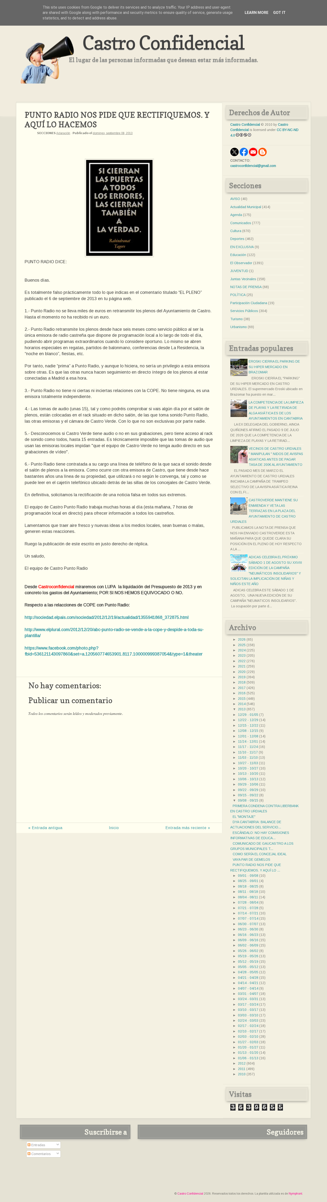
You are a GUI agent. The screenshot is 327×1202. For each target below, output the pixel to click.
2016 (242, 693)
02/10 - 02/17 (248, 1031)
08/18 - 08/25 (248, 886)
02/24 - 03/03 (248, 1020)
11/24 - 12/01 (248, 741)
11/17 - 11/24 (248, 747)
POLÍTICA (238, 295)
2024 (242, 650)
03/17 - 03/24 (248, 1004)
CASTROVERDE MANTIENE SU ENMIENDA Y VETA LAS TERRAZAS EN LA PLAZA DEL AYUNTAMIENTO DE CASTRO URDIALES (264, 511)
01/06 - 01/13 (248, 1058)
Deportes (237, 239)
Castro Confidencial (163, 42)
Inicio (114, 828)
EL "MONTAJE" (244, 817)
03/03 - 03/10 (248, 1015)
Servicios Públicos (244, 311)
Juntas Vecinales (243, 279)
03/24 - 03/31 (248, 999)
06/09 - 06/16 (248, 940)
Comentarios (40, 1154)
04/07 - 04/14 (248, 988)
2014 (242, 704)
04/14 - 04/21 (248, 983)
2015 (242, 699)
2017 (242, 688)
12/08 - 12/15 (248, 731)
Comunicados (240, 223)
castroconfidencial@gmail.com (253, 166)
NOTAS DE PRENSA (246, 287)
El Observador (241, 263)
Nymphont (295, 1193)
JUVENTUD (239, 271)
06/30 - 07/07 (248, 924)
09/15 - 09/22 (248, 795)
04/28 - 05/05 (248, 972)
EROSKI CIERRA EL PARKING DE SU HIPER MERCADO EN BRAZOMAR (274, 366)
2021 (242, 666)
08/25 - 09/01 (248, 881)
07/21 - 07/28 (248, 908)
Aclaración (63, 133)
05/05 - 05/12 (248, 967)
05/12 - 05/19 (248, 961)
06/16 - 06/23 (248, 935)
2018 (242, 682)
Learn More (256, 12)
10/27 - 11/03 (248, 763)
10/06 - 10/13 (248, 779)
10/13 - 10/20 (248, 773)
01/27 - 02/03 (248, 1042)
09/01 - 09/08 (248, 875)
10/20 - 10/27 (248, 768)
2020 (242, 672)
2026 (242, 639)
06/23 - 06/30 (248, 929)
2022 (242, 661)
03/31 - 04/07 (248, 994)
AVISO (235, 199)
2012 (242, 1063)
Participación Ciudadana (248, 303)
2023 (242, 655)
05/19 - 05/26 (248, 956)
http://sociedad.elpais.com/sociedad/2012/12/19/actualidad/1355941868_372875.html (107, 617)
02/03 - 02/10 (248, 1036)
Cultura (235, 231)
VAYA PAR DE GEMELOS (251, 859)
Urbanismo (238, 327)
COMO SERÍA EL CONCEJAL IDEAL (260, 854)
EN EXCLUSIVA (242, 247)
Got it (279, 12)
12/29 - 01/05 (248, 715)
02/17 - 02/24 (248, 1026)
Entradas (37, 1145)
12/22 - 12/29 (248, 720)
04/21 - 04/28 (248, 978)
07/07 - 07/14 (248, 918)
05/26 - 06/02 (248, 951)
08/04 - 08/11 (248, 897)
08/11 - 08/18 (248, 892)
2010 (242, 1074)
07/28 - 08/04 (248, 902)
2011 (241, 1069)
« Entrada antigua (45, 828)
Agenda (236, 215)
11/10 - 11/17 (248, 752)
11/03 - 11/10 (248, 757)
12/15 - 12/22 (248, 725)
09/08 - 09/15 (248, 800)
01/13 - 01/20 (248, 1052)
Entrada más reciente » (187, 828)
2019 (242, 677)
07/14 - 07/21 (248, 913)
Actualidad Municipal (245, 207)
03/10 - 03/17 (248, 1010)
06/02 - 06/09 (248, 945)
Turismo (236, 319)
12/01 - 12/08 (248, 736)
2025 (242, 645)
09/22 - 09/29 (248, 790)
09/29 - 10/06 (248, 784)
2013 (242, 709)
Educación (238, 255)
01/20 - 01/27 (248, 1047)
